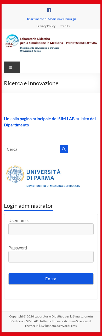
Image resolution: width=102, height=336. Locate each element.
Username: (18, 220)
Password (17, 248)
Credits (65, 26)
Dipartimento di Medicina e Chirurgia (51, 19)
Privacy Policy (45, 26)
